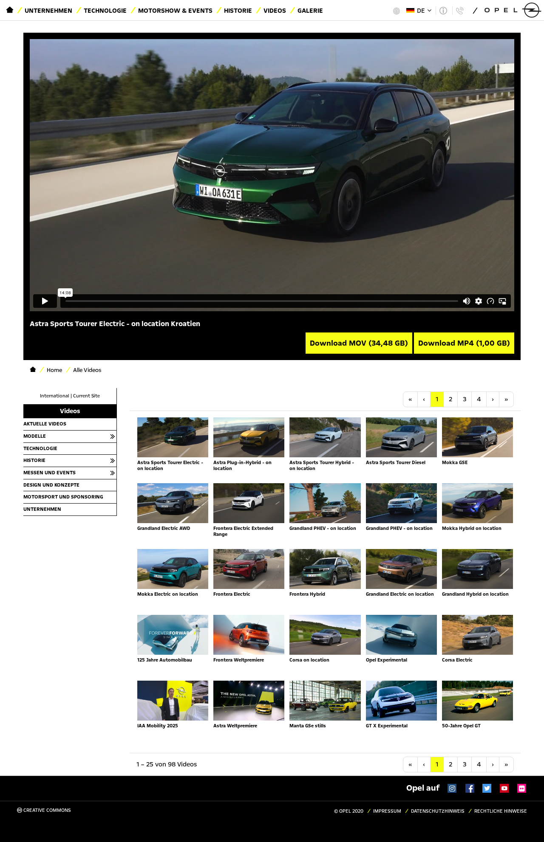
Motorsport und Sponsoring (63, 496)
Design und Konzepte (51, 485)
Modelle (34, 436)
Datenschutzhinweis (438, 811)
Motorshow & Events (175, 10)
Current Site (86, 396)
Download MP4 (464, 343)
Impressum (387, 811)
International (54, 396)
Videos (275, 10)
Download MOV (359, 343)
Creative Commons (46, 810)
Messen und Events (49, 472)
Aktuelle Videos (44, 423)
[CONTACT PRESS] (459, 10)
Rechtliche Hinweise (500, 811)
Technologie (105, 10)
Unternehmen (48, 10)
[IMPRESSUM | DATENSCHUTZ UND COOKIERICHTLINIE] (443, 10)
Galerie (310, 10)
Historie (238, 10)
